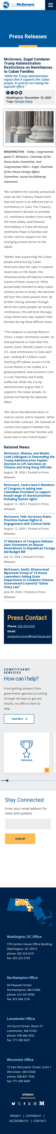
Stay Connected (24, 800)
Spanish (27, 1094)
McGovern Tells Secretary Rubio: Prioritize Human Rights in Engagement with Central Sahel (28, 520)
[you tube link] (29, 1104)
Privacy (15, 1116)
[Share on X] (12, 93)
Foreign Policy (24, 101)
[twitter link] (19, 1104)
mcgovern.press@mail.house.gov (29, 636)
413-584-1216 (21, 999)
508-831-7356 (25, 1076)
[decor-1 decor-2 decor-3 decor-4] (50, 5)
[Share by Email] (20, 93)
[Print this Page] (16, 93)
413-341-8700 (25, 994)
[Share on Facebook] (8, 93)
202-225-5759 (21, 958)
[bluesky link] (13, 1104)
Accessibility (18, 1121)
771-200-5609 (21, 1081)
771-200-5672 (21, 1040)
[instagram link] (35, 1104)
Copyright (33, 1116)
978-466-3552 (25, 1035)
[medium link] (41, 1104)
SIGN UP (20, 838)
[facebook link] (24, 1104)
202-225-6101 (26, 626)
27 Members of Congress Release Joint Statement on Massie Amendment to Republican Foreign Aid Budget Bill (29, 547)
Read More (17, 718)
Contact (40, 1121)
